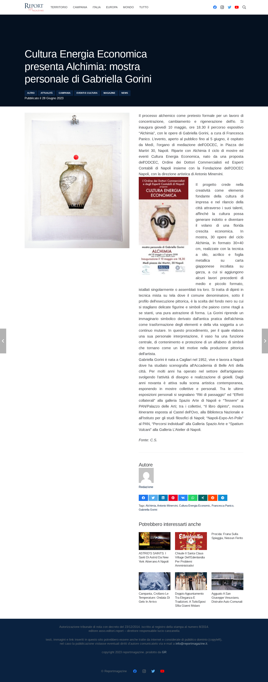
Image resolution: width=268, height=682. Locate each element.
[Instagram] (222, 7)
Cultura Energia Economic (194, 505)
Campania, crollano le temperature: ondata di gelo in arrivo (154, 597)
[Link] (34, 7)
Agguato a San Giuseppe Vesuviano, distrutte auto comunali (226, 597)
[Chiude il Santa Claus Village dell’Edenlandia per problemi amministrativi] (191, 534)
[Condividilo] (143, 498)
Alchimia (151, 505)
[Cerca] (244, 7)
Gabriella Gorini (148, 509)
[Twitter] (229, 7)
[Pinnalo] (173, 498)
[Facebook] (215, 7)
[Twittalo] (153, 498)
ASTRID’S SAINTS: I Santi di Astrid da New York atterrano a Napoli (154, 557)
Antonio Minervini (167, 505)
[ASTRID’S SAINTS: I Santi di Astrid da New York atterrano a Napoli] (154, 534)
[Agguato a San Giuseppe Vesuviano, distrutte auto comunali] (227, 574)
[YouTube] (236, 7)
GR (164, 652)
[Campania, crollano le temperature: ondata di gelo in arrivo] (154, 574)
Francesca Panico (222, 505)
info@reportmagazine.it (191, 643)
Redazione (146, 487)
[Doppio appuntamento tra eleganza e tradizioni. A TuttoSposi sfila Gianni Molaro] (191, 574)
